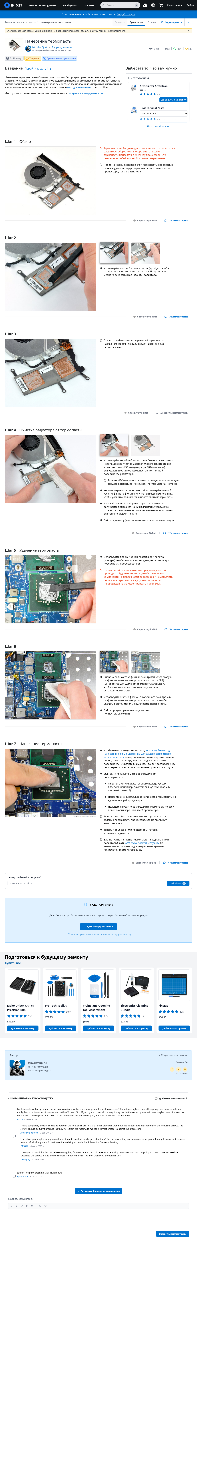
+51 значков (181, 1073)
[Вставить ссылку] (27, 1206)
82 (168, 48)
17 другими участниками (174, 1055)
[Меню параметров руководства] (188, 22)
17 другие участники (61, 47)
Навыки (32, 22)
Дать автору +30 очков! (100, 926)
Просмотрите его (116, 30)
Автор (14, 1055)
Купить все (13, 963)
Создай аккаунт (126, 14)
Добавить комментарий (171, 233)
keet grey (25, 1159)
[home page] (13, 5)
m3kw (20, 1119)
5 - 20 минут (16, 58)
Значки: (181, 1062)
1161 (179, 48)
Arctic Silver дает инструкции (142, 843)
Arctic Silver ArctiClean (154, 86)
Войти (190, 5)
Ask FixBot (176, 883)
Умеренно (34, 58)
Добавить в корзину (173, 100)
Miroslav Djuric (40, 47)
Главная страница (14, 22)
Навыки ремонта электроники (56, 22)
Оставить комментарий (172, 1233)
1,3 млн (156, 48)
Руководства (136, 22)
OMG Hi (24, 1146)
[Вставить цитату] (32, 1206)
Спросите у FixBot (147, 220)
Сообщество (70, 5)
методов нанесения (79, 87)
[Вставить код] (21, 1206)
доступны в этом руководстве (85, 93)
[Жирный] (11, 1206)
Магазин (89, 5)
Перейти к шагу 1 (37, 68)
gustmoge (22, 1176)
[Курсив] (16, 1206)
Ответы (152, 22)
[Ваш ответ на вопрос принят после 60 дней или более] (172, 1069)
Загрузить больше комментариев (100, 1191)
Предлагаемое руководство (61, 58)
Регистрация (174, 5)
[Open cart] (161, 5)
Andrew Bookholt (29, 1132)
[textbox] (98, 1219)
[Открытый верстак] (145, 5)
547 (190, 48)
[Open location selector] (153, 5)
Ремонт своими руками (42, 5)
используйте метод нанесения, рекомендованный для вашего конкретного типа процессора (137, 754)
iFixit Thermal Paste (152, 108)
